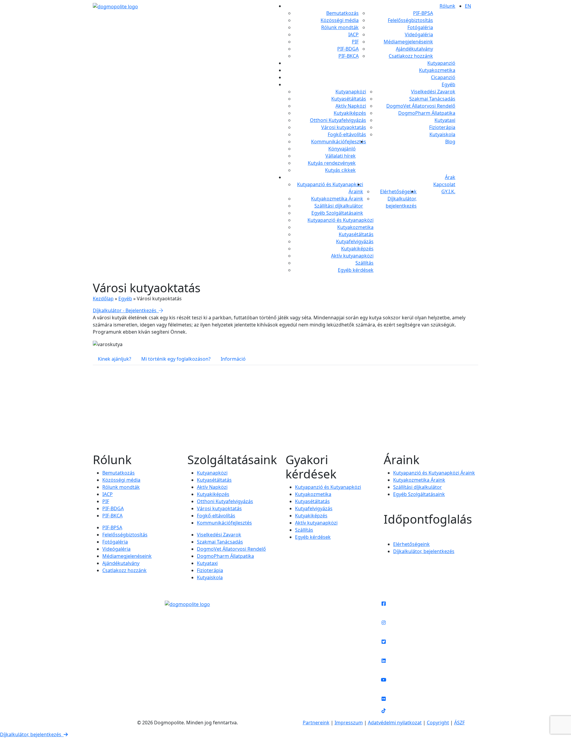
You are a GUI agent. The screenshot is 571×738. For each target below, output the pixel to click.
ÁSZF (459, 722)
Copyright (438, 722)
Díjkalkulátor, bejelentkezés (32, 734)
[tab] (114, 359)
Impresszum (349, 722)
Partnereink (316, 722)
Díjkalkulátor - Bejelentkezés (126, 310)
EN (468, 6)
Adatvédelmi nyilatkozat (395, 722)
